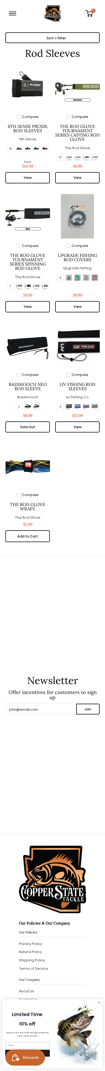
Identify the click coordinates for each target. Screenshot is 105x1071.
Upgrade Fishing (77, 268)
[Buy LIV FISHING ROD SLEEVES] (77, 345)
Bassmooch (27, 397)
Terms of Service (33, 968)
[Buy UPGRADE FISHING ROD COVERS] (77, 216)
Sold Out (27, 427)
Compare (30, 117)
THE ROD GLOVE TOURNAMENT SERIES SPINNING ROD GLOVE (28, 262)
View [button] (28, 177)
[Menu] (13, 13)
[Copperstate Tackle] (52, 13)
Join (88, 709)
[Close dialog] (99, 1002)
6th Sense (27, 139)
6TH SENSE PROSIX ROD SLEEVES (27, 128)
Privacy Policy (30, 943)
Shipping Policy (32, 960)
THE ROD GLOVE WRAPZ (27, 506)
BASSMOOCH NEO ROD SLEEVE (28, 386)
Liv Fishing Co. (77, 397)
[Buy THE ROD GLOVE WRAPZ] (27, 465)
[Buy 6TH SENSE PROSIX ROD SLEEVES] (27, 87)
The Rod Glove (77, 148)
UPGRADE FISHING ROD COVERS (77, 257)
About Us (26, 991)
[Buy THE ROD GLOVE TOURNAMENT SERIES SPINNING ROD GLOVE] (27, 216)
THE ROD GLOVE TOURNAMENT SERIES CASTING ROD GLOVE (77, 133)
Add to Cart (27, 536)
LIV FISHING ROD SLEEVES (77, 386)
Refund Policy (30, 952)
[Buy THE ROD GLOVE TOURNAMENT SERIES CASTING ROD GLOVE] (77, 87)
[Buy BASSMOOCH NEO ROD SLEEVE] (27, 345)
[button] (91, 13)
